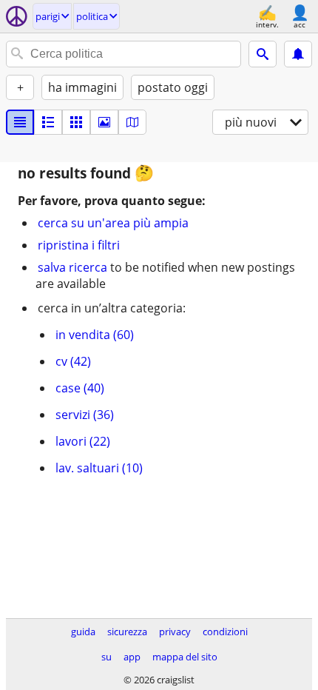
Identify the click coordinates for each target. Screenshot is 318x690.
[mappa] (132, 122)
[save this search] (298, 54)
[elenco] (20, 122)
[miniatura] (48, 122)
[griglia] (76, 122)
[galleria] (104, 122)
